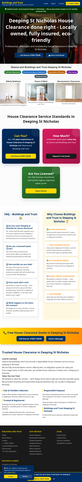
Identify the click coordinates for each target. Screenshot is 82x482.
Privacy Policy (61, 435)
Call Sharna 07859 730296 (21, 156)
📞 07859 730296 (73, 3)
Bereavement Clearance (37, 438)
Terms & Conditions (63, 440)
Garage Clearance (35, 443)
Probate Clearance (35, 440)
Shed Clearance (34, 446)
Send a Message (56, 339)
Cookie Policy (61, 438)
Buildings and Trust (18, 3)
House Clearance (35, 435)
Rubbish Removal (35, 451)
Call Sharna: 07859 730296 (30, 339)
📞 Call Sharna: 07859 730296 (39, 479)
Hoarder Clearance (35, 454)
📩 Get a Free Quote (56, 55)
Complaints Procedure (64, 443)
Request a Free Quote (61, 156)
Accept (10, 476)
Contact (61, 3)
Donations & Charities (9, 464)
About (53, 3)
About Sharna (41, 191)
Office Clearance (34, 449)
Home (46, 3)
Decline (25, 476)
